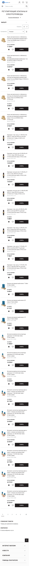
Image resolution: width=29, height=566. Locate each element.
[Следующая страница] (26, 514)
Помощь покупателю (10, 560)
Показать (19, 26)
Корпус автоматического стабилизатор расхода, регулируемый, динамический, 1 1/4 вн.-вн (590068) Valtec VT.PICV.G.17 (17, 38)
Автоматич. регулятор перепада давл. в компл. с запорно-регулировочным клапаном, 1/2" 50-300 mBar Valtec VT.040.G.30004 (17, 494)
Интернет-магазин (9, 545)
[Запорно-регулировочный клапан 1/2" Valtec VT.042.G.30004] (4, 323)
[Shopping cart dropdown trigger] (26, 2)
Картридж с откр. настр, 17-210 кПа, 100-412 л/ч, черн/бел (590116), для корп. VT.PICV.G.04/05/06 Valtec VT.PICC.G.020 (17, 266)
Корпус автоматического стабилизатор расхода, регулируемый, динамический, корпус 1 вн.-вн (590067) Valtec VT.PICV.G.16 (17, 77)
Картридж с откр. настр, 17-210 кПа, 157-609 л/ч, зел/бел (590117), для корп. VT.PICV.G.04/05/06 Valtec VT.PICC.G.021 (17, 248)
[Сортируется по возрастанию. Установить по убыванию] (26, 31)
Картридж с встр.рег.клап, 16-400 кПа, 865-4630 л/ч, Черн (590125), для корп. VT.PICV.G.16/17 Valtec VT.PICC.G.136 (17, 192)
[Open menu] (2, 6)
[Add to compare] (9, 49)
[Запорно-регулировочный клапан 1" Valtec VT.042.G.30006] (4, 289)
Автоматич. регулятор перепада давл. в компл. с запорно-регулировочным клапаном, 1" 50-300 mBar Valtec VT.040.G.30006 (17, 453)
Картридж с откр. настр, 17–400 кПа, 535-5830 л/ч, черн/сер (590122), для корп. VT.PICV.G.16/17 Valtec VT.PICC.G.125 (17, 136)
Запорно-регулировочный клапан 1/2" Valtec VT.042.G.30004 (16, 318)
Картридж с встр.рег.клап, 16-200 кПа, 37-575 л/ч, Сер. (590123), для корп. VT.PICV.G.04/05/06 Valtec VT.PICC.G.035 (17, 173)
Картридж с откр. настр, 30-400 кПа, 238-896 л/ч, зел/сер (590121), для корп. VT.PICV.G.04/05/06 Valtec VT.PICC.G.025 (17, 211)
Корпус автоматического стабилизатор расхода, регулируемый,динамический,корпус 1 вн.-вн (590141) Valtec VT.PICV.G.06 (17, 58)
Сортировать (4, 31)
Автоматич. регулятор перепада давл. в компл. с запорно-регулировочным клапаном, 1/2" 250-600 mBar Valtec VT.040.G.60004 (17, 433)
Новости (5, 550)
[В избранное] (13, 49)
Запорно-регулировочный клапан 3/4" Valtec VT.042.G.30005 (16, 301)
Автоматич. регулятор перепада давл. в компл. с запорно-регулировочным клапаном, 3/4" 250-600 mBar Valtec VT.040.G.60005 (17, 413)
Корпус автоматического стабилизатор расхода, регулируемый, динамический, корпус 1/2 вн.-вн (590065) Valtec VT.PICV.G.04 (17, 117)
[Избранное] (23, 2)
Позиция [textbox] (11, 31)
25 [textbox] (24, 26)
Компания (6, 555)
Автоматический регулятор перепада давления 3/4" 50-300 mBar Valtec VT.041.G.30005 (16, 354)
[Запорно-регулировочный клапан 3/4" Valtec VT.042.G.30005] (4, 306)
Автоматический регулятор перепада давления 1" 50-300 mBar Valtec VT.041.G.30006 (16, 336)
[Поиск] (26, 6)
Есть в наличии (10, 44)
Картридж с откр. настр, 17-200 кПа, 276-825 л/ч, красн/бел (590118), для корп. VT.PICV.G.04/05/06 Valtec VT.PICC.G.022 (17, 229)
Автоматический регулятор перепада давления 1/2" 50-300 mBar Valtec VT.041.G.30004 (16, 373)
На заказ (9, 103)
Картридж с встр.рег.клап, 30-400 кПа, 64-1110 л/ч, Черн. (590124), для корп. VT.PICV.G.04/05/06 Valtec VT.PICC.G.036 (17, 155)
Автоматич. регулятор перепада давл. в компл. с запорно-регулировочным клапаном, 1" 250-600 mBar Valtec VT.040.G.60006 (17, 392)
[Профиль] (19, 2)
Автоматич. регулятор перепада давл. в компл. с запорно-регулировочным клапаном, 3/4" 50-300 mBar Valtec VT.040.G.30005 (17, 473)
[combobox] (16, 6)
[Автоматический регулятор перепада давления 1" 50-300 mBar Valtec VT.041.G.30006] (4, 341)
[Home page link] (6, 2)
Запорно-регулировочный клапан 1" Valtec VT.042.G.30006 (17, 284)
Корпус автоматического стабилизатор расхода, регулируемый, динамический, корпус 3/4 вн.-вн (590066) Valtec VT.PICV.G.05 (17, 97)
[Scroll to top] (26, 540)
